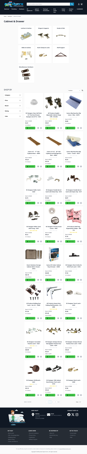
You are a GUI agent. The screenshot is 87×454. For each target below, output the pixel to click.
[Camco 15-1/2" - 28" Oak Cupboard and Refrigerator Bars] (53, 140)
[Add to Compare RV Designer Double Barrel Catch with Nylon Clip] (81, 203)
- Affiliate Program (32, 439)
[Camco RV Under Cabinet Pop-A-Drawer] (53, 254)
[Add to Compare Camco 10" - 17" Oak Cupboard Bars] (41, 166)
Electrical (6, 9)
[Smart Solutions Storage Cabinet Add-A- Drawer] (33, 254)
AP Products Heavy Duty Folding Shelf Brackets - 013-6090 (54, 305)
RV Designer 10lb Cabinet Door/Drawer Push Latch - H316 (53, 382)
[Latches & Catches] (26, 35)
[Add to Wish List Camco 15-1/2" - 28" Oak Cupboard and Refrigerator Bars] (58, 166)
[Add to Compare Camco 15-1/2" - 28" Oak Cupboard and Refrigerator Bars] (61, 166)
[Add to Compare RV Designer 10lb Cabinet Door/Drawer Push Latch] (61, 395)
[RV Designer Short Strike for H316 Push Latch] (73, 254)
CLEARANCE (80, 9)
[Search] (72, 4)
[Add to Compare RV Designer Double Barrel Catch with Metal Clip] (61, 203)
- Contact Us (72, 435)
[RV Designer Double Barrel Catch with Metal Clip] (53, 179)
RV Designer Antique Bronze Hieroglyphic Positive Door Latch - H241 (54, 343)
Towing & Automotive (46, 9)
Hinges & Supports (43, 28)
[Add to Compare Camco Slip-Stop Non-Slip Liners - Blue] (81, 128)
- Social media (73, 433)
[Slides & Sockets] (26, 55)
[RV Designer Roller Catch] (33, 179)
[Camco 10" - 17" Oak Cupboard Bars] (33, 140)
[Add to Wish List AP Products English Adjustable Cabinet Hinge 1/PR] (58, 128)
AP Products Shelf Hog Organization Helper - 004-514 (73, 228)
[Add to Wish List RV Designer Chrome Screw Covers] (58, 241)
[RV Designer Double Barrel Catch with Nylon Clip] (73, 179)
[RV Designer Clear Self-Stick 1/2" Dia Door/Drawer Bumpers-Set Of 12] (33, 102)
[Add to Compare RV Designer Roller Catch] (41, 203)
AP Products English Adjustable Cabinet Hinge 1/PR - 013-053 (53, 115)
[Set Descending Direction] (82, 90)
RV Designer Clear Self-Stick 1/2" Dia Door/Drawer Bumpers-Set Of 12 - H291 (34, 115)
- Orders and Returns (13, 441)
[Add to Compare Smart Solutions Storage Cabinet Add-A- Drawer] (41, 280)
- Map (71, 437)
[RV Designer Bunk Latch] (73, 369)
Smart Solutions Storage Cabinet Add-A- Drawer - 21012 (34, 266)
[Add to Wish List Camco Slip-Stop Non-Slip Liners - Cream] (78, 166)
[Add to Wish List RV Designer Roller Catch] (38, 203)
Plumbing (14, 9)
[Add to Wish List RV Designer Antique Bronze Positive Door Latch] (78, 357)
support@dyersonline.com (65, 448)
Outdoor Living (71, 9)
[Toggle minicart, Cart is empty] (82, 4)
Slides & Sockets (26, 47)
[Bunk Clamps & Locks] (43, 55)
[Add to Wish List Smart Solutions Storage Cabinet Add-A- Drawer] (38, 280)
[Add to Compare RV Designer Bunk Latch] (81, 395)
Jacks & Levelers (37, 9)
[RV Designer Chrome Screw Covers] (53, 215)
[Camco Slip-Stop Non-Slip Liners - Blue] (73, 102)
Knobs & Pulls (61, 28)
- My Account (11, 433)
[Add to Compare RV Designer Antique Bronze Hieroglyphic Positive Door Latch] (61, 357)
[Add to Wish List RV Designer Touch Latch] (78, 318)
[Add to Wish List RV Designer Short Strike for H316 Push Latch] (78, 280)
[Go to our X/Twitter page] (73, 414)
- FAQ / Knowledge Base (13, 435)
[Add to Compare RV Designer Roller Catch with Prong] (41, 241)
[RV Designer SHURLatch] (33, 369)
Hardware (21, 9)
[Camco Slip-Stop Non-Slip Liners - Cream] (73, 140)
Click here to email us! (56, 415)
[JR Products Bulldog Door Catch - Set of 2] (33, 292)
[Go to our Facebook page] (69, 414)
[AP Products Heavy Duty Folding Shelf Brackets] (53, 292)
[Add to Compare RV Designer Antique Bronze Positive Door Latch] (81, 357)
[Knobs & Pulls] (60, 35)
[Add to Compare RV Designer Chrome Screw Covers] (61, 241)
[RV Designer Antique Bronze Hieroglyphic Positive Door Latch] (53, 331)
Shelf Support (61, 47)
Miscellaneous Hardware (26, 67)
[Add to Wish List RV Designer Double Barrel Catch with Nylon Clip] (78, 203)
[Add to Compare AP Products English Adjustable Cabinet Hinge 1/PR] (61, 128)
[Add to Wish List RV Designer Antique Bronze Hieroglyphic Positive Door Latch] (58, 357)
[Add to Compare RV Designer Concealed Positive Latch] (41, 357)
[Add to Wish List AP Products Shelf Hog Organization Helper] (78, 241)
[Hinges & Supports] (43, 35)
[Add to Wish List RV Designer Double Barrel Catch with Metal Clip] (58, 203)
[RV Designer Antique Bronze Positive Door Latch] (73, 331)
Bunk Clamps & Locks (43, 47)
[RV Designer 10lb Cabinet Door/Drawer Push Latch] (53, 369)
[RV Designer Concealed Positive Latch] (33, 331)
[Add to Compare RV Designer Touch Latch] (81, 318)
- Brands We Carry (53, 435)
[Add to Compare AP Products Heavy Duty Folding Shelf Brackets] (61, 318)
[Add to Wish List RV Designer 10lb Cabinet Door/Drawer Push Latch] (58, 395)
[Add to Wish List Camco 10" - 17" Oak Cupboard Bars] (38, 166)
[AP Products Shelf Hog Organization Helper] (73, 215)
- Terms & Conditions (33, 433)
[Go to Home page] (14, 4)
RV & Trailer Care (55, 10)
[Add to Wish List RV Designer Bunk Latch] (78, 395)
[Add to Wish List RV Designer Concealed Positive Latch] (38, 357)
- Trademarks (31, 437)
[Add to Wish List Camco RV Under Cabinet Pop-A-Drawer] (58, 280)
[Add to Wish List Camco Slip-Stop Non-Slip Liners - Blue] (78, 128)
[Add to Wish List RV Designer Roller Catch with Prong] (38, 241)
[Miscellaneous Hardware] (26, 74)
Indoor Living (63, 9)
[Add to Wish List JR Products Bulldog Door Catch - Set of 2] (38, 318)
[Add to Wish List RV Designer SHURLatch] (38, 395)
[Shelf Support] (60, 55)
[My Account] (79, 4)
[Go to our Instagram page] (76, 414)
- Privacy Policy (32, 435)
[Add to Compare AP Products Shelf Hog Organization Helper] (81, 241)
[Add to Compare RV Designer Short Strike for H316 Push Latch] (81, 280)
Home (5, 16)
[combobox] (48, 4)
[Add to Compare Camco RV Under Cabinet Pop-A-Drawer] (61, 280)
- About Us (51, 433)
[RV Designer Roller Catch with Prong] (33, 215)
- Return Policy (11, 439)
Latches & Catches (26, 28)
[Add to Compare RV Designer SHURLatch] (41, 395)
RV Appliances (29, 9)
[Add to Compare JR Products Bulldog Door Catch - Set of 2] (41, 318)
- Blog (50, 437)
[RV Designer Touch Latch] (73, 292)
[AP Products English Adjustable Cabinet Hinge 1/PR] (53, 102)
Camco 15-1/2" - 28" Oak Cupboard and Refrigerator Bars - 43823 (53, 153)
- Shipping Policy (12, 437)
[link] (47, 402)
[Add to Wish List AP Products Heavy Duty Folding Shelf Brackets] (58, 318)
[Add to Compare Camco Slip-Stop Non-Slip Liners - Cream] (81, 166)
